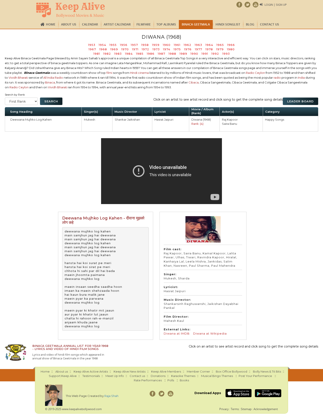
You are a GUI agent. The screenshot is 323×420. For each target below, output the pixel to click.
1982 (107, 53)
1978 (209, 49)
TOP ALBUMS (166, 24)
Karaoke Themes (183, 376)
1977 (198, 49)
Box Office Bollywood (231, 371)
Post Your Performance (255, 376)
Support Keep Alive (63, 376)
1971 (135, 49)
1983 (118, 53)
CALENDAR (90, 24)
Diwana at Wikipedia (210, 333)
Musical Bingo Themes (217, 376)
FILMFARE (143, 24)
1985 (139, 53)
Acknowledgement (266, 409)
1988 (172, 53)
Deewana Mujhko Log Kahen (31, 119)
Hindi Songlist (228, 24)
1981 (96, 53)
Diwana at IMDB (177, 333)
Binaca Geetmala (196, 24)
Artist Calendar (117, 24)
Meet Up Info (114, 376)
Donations (158, 376)
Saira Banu (229, 123)
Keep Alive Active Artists (91, 371)
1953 (91, 45)
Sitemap (246, 409)
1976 (188, 49)
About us (68, 24)
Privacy (224, 409)
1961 (177, 45)
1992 (215, 53)
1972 (145, 49)
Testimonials (91, 376)
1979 (220, 49)
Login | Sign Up (276, 5)
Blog (250, 24)
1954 (102, 45)
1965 (220, 45)
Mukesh (89, 119)
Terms (235, 409)
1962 (187, 45)
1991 (204, 53)
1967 (92, 49)
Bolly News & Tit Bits (267, 371)
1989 (183, 53)
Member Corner (198, 371)
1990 (194, 53)
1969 (114, 49)
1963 (198, 45)
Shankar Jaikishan (127, 119)
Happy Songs (274, 119)
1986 (150, 53)
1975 (177, 49)
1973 (156, 49)
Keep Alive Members (166, 371)
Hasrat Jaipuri (163, 119)
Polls (170, 380)
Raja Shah (111, 396)
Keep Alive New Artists (129, 371)
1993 (226, 53)
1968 (103, 49)
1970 (125, 49)
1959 (156, 45)
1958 (145, 45)
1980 (231, 49)
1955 (113, 45)
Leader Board (300, 101)
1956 (123, 45)
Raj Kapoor (230, 119)
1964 (209, 45)
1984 (129, 53)
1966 (231, 45)
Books (184, 380)
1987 (161, 53)
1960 (167, 45)
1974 (166, 49)
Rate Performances (148, 380)
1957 (134, 45)
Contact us (269, 24)
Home (50, 24)
